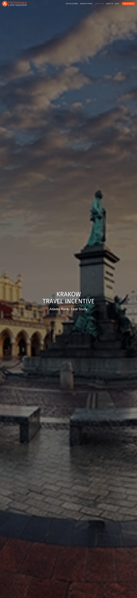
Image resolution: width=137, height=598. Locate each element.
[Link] (14, 3)
